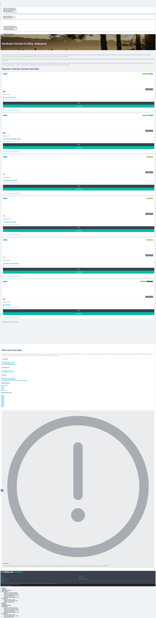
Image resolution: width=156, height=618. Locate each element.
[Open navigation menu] (1, 38)
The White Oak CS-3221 (10, 180)
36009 (2, 402)
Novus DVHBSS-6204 (9, 97)
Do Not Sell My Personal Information (37, 583)
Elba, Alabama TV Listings (8, 371)
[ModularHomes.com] (11, 572)
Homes (3, 2)
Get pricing (79, 106)
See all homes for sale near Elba (10, 321)
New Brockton (4, 385)
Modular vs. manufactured (9, 9)
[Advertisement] (78, 334)
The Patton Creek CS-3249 (11, 263)
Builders (4, 3)
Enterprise (3, 390)
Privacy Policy (11, 583)
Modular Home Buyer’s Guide (10, 10)
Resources (4, 5)
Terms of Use (4, 583)
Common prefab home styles (10, 11)
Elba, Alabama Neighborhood (9, 379)
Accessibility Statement (51, 583)
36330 (2, 399)
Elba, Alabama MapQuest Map (9, 364)
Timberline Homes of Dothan (14, 193)
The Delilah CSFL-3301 (9, 222)
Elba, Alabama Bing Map (8, 363)
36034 (2, 403)
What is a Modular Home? (9, 8)
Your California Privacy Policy (22, 583)
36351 (2, 395)
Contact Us (81, 577)
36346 (2, 396)
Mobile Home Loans (7, 17)
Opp (2, 389)
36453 (2, 397)
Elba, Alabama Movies (7, 370)
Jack (2, 386)
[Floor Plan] (147, 89)
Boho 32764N (7, 305)
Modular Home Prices (9, 28)
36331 (2, 401)
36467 (2, 398)
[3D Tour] (151, 89)
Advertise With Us (83, 579)
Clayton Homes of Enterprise (14, 110)
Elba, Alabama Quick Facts (8, 378)
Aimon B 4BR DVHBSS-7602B (12, 139)
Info (79, 103)
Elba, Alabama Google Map (8, 362)
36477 (2, 406)
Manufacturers (6, 4)
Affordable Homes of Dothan (14, 317)
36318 (2, 404)
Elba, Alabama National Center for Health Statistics (14, 380)
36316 (2, 405)
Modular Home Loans (8, 16)
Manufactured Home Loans (10, 34)
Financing (4, 13)
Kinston (3, 387)
